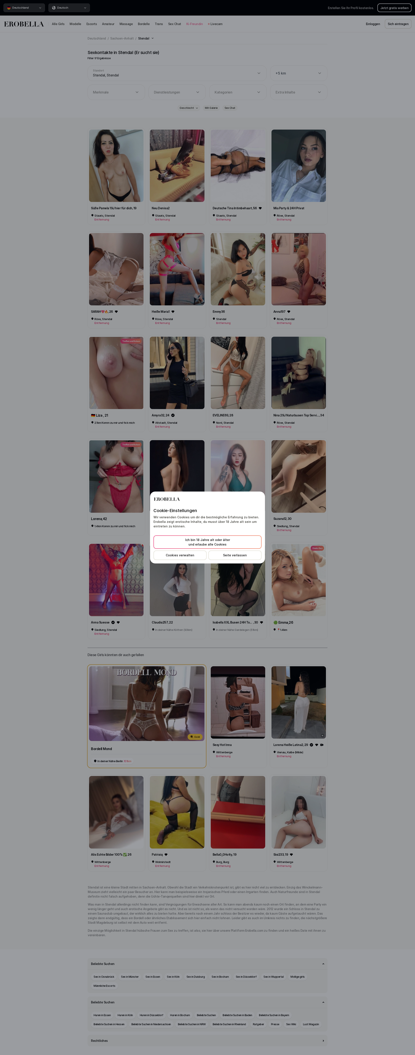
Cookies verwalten (180, 555)
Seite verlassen (235, 555)
